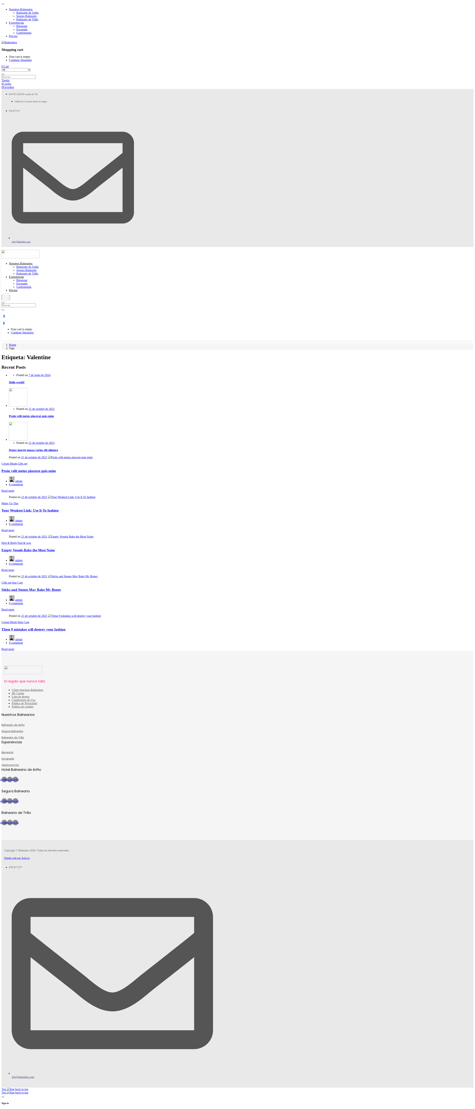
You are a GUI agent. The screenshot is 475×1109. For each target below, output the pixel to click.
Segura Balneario (12, 731)
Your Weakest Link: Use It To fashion (30, 510)
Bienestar (7, 752)
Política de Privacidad (24, 703)
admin (18, 481)
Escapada (7, 759)
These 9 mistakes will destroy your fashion (33, 629)
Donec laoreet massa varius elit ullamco (33, 450)
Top (4, 1089)
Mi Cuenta (18, 693)
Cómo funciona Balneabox (27, 690)
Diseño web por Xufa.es (17, 858)
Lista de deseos (21, 696)
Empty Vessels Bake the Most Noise (28, 550)
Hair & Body (9, 542)
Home (12, 344)
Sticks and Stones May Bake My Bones (31, 590)
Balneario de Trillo (12, 737)
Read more (7, 490)
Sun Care (17, 582)
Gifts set (22, 463)
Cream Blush (9, 463)
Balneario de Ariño (13, 725)
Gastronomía (10, 765)
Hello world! (16, 382)
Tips (15, 503)
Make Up (7, 503)
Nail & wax (24, 542)
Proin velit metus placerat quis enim (31, 416)
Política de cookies (23, 706)
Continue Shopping (20, 60)
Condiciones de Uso (23, 700)
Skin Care (23, 622)
